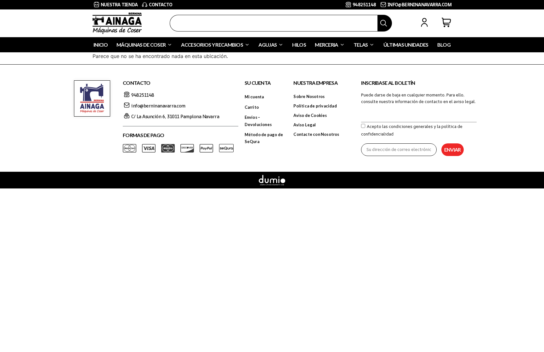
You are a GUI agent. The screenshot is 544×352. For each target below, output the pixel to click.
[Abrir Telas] (371, 45)
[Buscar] (384, 23)
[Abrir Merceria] (342, 45)
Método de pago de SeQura (264, 138)
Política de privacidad (315, 105)
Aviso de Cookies (310, 115)
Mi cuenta (254, 96)
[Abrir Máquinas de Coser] (169, 45)
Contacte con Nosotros (316, 134)
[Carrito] (446, 22)
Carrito (252, 107)
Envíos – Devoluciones (258, 121)
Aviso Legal (304, 124)
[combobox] (274, 23)
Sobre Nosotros (309, 96)
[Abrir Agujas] (280, 45)
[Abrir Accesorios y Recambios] (247, 45)
